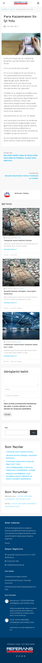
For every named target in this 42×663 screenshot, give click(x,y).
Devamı (7, 543)
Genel (11, 9)
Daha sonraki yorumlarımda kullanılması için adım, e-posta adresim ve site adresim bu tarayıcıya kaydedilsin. (20, 406)
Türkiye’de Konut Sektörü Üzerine (18, 240)
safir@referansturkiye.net (15, 565)
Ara (6, 428)
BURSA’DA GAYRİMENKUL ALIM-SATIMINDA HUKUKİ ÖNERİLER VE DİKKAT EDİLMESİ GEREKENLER (19, 476)
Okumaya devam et (10, 249)
